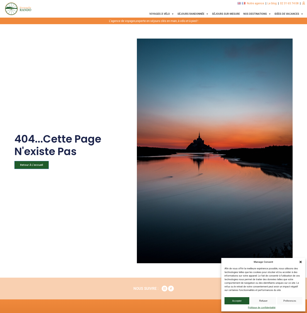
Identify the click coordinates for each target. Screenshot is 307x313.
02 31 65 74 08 (289, 3)
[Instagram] (164, 288)
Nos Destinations (255, 13)
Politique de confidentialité (262, 307)
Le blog (272, 3)
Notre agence (255, 3)
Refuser (263, 300)
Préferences (289, 300)
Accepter (237, 300)
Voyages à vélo (159, 13)
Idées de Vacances (287, 13)
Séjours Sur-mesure (226, 13)
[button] (300, 262)
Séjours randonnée (190, 13)
